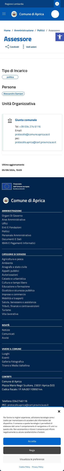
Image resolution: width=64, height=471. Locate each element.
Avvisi (5, 338)
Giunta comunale (26, 120)
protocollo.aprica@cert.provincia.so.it (35, 142)
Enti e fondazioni (11, 227)
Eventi (5, 358)
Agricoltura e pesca (12, 259)
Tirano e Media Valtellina (16, 365)
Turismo (6, 310)
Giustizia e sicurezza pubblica (18, 290)
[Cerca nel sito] (55, 14)
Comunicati (8, 334)
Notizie (6, 330)
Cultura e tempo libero (14, 282)
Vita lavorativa (10, 314)
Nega (32, 450)
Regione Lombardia (14, 4)
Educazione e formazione (16, 286)
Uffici (5, 223)
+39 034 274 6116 (30, 126)
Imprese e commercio (14, 294)
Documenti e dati (11, 239)
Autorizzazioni (10, 275)
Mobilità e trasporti (12, 298)
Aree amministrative (13, 219)
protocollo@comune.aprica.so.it (32, 134)
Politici (6, 231)
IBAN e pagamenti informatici (18, 243)
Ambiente (7, 263)
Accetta (32, 441)
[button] (59, 37)
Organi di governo (12, 216)
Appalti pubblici (10, 271)
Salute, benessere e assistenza (19, 302)
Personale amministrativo (16, 235)
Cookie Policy (24, 466)
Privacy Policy (37, 466)
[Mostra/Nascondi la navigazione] (4, 14)
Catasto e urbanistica (14, 279)
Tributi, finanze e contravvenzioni (20, 306)
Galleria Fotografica (13, 361)
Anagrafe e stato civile (14, 267)
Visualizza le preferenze (32, 459)
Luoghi (6, 354)
